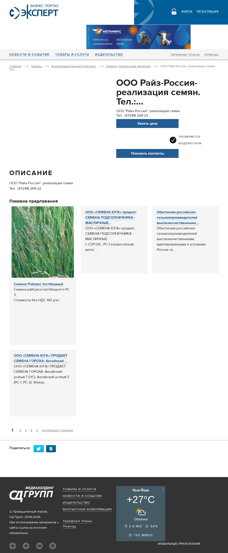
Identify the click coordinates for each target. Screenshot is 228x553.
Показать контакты (147, 153)
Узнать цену (147, 123)
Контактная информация (87, 509)
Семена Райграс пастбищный (38, 284)
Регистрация (208, 11)
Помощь (212, 55)
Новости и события (29, 54)
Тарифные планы (185, 55)
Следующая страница (57, 430)
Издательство (109, 54)
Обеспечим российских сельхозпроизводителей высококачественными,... (178, 217)
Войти (187, 11)
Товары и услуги (72, 54)
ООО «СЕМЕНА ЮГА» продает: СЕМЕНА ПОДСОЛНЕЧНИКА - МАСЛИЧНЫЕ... (111, 217)
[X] (40, 448)
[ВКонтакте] (52, 448)
